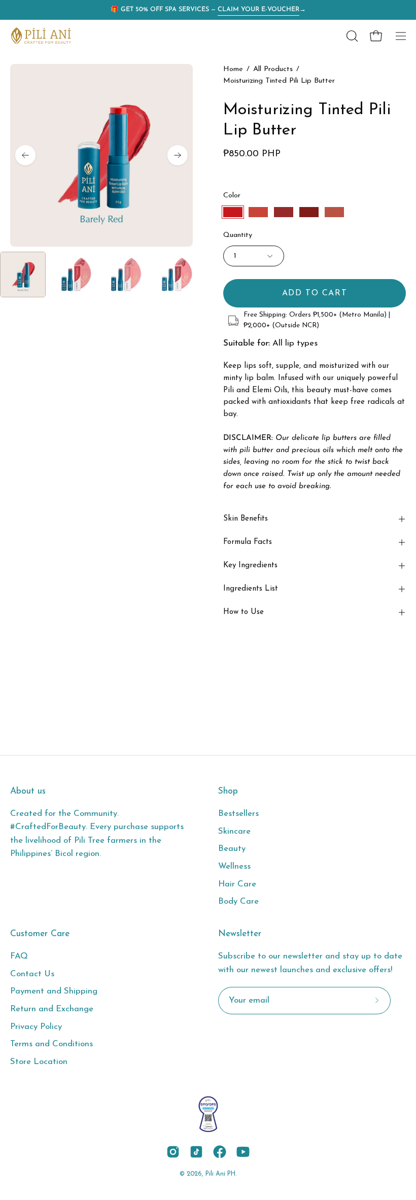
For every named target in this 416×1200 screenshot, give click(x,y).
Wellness (234, 866)
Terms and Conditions (51, 1044)
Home (233, 69)
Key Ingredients (250, 565)
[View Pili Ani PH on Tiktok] (196, 1151)
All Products (273, 69)
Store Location (38, 1061)
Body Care (238, 901)
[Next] (177, 155)
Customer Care (40, 934)
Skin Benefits (245, 519)
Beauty (232, 848)
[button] (351, 36)
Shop (228, 791)
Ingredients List (250, 589)
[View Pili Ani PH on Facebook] (219, 1151)
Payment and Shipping (53, 991)
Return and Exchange (51, 1009)
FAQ (19, 956)
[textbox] (314, 396)
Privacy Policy (36, 1026)
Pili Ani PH (220, 1174)
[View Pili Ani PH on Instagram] (173, 1151)
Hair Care (237, 884)
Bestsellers (238, 813)
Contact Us (32, 974)
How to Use (243, 612)
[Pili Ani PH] (40, 35)
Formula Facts (247, 542)
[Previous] (25, 155)
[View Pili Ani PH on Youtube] (243, 1151)
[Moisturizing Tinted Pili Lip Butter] (23, 274)
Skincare (234, 831)
